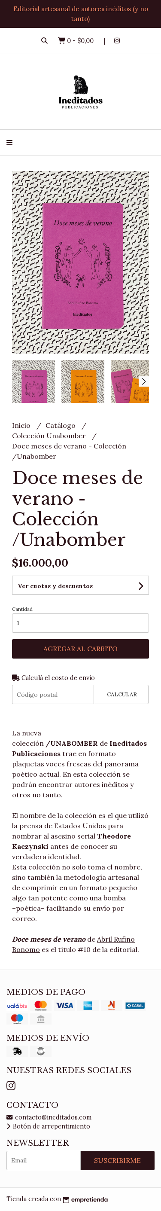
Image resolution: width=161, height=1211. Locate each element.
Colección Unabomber (50, 435)
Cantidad (22, 609)
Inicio (22, 425)
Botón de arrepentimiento (50, 1126)
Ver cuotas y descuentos (55, 586)
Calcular (122, 694)
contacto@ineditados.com (52, 1117)
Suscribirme (117, 1160)
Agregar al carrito (80, 648)
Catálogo (61, 425)
